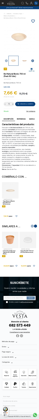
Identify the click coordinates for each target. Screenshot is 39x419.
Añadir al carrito (26, 104)
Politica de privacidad (10, 410)
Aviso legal (6, 396)
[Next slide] (32, 60)
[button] (13, 61)
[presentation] (32, 226)
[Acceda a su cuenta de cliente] (32, 3)
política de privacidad (26, 302)
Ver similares (30, 111)
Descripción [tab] (8, 119)
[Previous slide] (6, 60)
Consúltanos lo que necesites (20, 332)
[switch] (5, 415)
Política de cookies (9, 406)
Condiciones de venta (10, 401)
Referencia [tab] (21, 119)
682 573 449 (19, 325)
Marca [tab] (32, 119)
